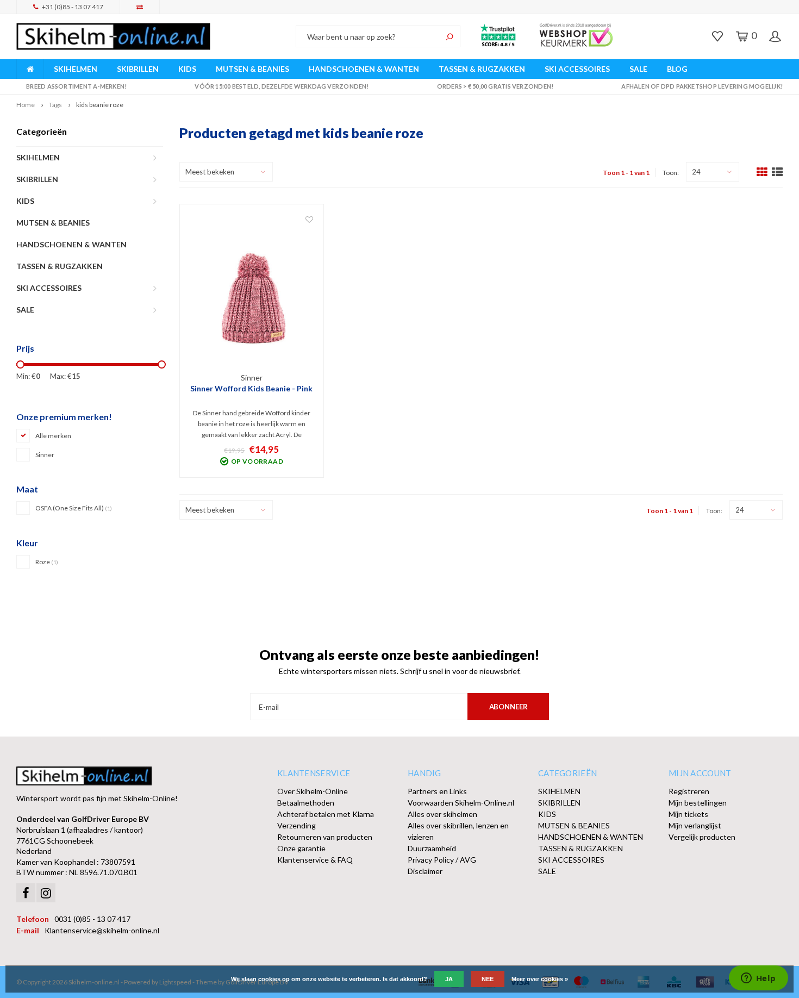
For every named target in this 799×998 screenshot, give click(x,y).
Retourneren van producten (324, 836)
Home (25, 105)
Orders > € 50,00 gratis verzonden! (495, 86)
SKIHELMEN (75, 68)
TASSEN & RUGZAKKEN (482, 68)
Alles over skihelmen (442, 814)
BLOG (677, 68)
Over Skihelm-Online (312, 791)
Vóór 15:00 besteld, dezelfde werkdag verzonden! (282, 86)
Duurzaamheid (432, 848)
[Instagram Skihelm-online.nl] (45, 892)
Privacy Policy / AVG (442, 859)
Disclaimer (425, 871)
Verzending (296, 825)
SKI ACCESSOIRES (577, 68)
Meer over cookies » (539, 979)
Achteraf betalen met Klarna (325, 814)
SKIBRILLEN (138, 68)
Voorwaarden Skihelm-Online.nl (461, 802)
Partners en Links (437, 791)
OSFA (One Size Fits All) (73, 508)
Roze (46, 562)
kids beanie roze (99, 105)
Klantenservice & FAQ (315, 859)
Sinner (44, 455)
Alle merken (53, 436)
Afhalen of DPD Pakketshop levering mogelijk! (702, 86)
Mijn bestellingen (698, 802)
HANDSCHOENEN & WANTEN (364, 68)
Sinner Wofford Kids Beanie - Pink (251, 388)
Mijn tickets (688, 814)
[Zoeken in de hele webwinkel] (449, 36)
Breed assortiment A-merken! (76, 86)
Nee (488, 979)
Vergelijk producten (702, 836)
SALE (638, 68)
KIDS (187, 68)
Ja (449, 979)
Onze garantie (301, 848)
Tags (55, 105)
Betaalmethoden (305, 802)
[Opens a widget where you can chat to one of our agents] (758, 979)
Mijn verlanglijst (695, 825)
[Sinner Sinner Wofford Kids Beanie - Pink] (251, 293)
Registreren (689, 791)
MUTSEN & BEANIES (252, 68)
